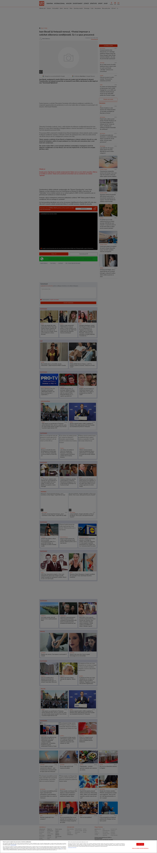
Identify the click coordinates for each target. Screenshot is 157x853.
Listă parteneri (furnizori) (72, 847)
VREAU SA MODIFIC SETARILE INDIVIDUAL (140, 848)
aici (61, 848)
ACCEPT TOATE (140, 844)
